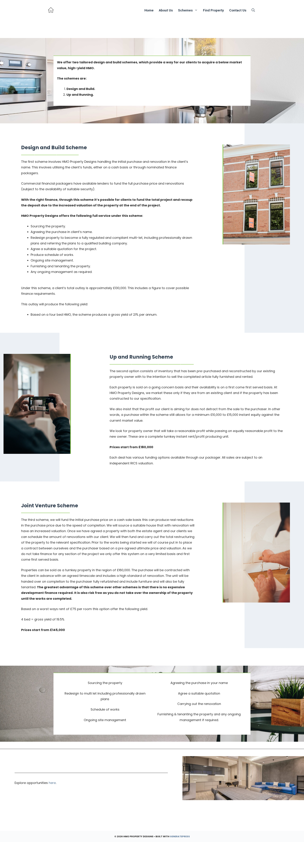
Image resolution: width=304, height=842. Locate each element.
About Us (166, 10)
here (52, 783)
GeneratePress (180, 836)
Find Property (213, 10)
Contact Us (237, 10)
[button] (253, 10)
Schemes (185, 10)
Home (149, 10)
